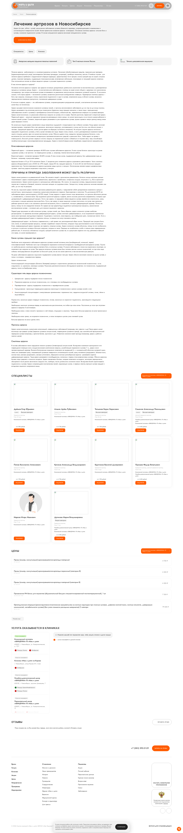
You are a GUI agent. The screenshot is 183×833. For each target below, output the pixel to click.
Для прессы (46, 804)
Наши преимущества (49, 771)
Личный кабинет (83, 771)
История (45, 774)
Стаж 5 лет (138, 469)
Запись (159, 6)
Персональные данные (86, 774)
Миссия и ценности (48, 768)
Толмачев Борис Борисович (107, 409)
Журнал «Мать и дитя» (49, 791)
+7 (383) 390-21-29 (141, 6)
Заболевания (82, 791)
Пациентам (98, 5)
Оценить (165, 803)
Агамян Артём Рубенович (65, 409)
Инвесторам (46, 788)
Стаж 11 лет (17, 522)
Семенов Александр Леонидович (150, 409)
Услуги (65, 5)
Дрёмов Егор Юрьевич (24, 409)
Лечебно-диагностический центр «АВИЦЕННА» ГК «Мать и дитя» (151, 420)
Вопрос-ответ (82, 781)
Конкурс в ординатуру (49, 801)
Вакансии (45, 794)
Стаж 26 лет (98, 417)
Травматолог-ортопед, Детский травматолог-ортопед (149, 468)
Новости (45, 778)
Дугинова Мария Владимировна (68, 517)
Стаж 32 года (138, 417)
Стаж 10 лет (57, 414)
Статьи (80, 788)
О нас (108, 5)
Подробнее (19, 430)
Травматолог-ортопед (19, 415)
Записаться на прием (24, 40)
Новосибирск (23, 7)
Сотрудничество (47, 784)
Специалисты (18, 51)
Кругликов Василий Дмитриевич (109, 465)
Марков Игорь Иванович (25, 517)
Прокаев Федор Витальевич (147, 465)
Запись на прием (161, 748)
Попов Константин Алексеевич (27, 465)
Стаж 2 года (98, 469)
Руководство (46, 781)
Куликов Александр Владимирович (70, 465)
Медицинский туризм (49, 798)
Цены (72, 5)
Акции (79, 5)
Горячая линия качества (86, 778)
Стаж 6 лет (57, 469)
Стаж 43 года (17, 417)
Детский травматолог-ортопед (143, 415)
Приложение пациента (85, 784)
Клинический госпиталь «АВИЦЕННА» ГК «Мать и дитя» (29, 419)
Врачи (57, 5)
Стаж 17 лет (17, 469)
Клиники (88, 5)
